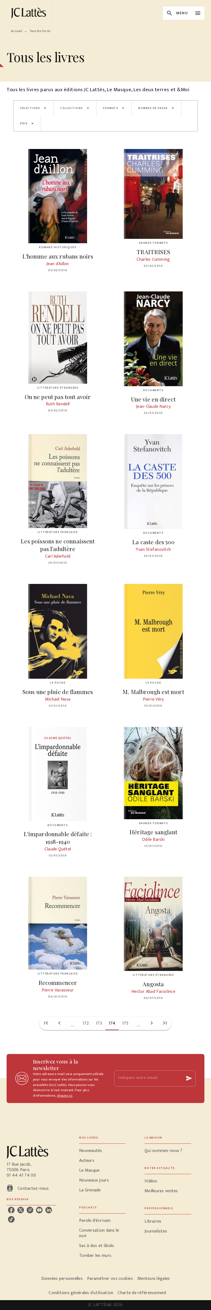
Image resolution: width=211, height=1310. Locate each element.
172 (86, 1023)
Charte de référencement (142, 1293)
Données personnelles (62, 1278)
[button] (33, 108)
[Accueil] (30, 13)
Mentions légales (153, 1278)
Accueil (16, 31)
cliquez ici (64, 1096)
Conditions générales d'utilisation (81, 1293)
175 (125, 1023)
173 (99, 1023)
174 (112, 1023)
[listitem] (11, 1210)
